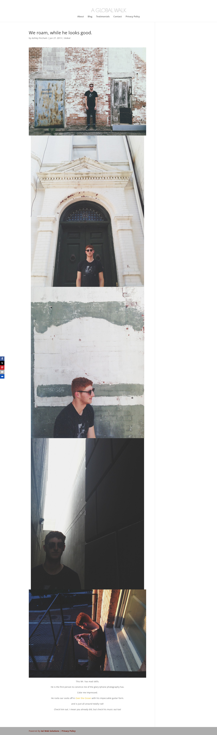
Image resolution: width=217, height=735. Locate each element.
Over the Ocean (83, 698)
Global (67, 38)
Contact (117, 16)
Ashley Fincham (39, 38)
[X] (2, 363)
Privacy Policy (133, 16)
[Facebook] (2, 358)
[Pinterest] (2, 367)
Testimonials (103, 16)
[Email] (2, 372)
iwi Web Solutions (50, 731)
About (80, 16)
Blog (90, 16)
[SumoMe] (2, 376)
